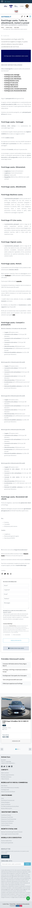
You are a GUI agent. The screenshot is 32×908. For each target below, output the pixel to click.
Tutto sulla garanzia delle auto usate (12, 679)
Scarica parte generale (7, 842)
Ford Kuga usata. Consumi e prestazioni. (15, 88)
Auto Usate (16, 27)
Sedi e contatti (5, 773)
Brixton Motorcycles (6, 808)
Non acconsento (17, 634)
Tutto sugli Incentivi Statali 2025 (10, 834)
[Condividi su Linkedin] (8, 574)
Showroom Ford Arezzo (7, 821)
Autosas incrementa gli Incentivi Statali (11, 832)
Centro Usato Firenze (7, 823)
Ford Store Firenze (6, 815)
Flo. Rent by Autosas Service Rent (10, 806)
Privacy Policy (13, 904)
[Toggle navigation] (30, 16)
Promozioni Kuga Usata (16, 648)
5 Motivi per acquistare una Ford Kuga (12, 683)
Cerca (27, 864)
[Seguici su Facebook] (2, 766)
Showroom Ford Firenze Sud (8, 819)
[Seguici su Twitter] (4, 766)
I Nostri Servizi (5, 779)
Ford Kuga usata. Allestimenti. (12, 78)
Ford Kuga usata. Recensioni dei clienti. (15, 90)
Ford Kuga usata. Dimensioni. (12, 76)
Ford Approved (5, 789)
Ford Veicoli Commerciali (7, 800)
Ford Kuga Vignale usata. (11, 84)
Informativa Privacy (12, 625)
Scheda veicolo (15, 741)
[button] (16, 624)
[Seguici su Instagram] (6, 766)
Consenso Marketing (8, 623)
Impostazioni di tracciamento (22, 904)
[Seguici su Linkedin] (11, 766)
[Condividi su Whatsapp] (11, 574)
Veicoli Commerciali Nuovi (8, 791)
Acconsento (7, 634)
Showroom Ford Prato (7, 817)
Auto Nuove (4, 785)
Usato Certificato (5, 804)
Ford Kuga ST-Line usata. (11, 82)
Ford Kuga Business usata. (11, 80)
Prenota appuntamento (7, 775)
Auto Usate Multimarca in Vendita (10, 787)
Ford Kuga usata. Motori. (11, 86)
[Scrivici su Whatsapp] (28, 898)
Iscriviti (5, 856)
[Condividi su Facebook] (2, 574)
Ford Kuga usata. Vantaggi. (11, 74)
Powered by (13, 905)
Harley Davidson (5, 802)
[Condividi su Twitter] (5, 574)
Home (2, 27)
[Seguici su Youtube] (9, 766)
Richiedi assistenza (6, 777)
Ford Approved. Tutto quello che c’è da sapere (15, 675)
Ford (2, 798)
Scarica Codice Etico (6, 840)
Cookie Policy (6, 904)
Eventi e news (9, 27)
